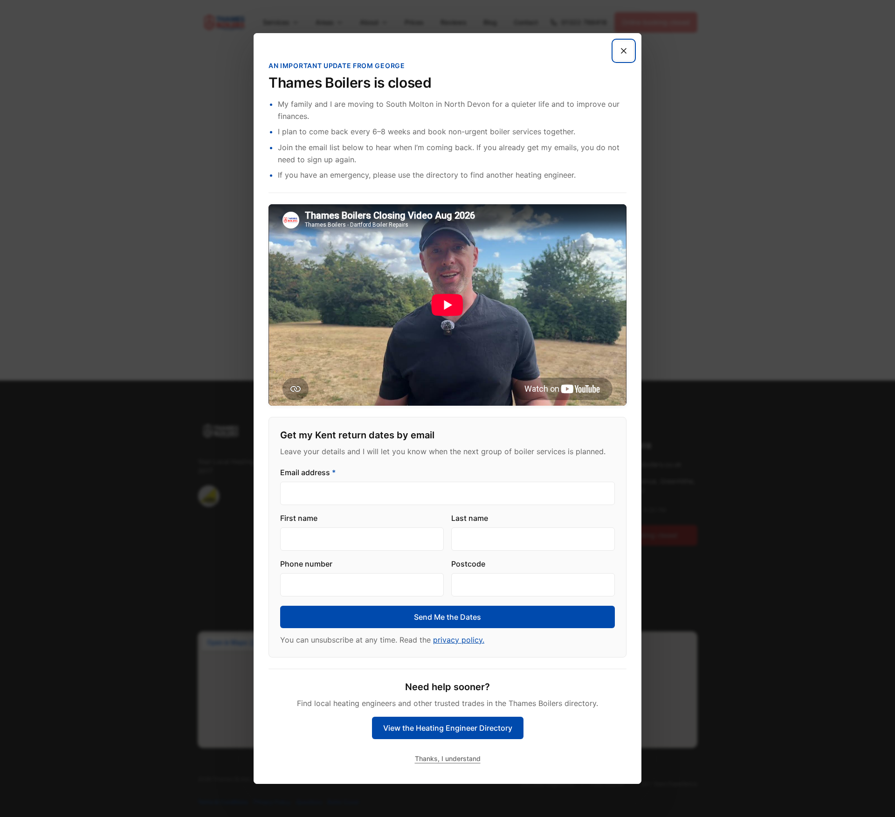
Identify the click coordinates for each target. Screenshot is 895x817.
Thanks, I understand (448, 758)
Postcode (468, 563)
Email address (308, 472)
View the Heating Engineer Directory (447, 728)
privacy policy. (458, 639)
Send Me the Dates (447, 617)
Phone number (306, 563)
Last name (469, 518)
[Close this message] (623, 51)
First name (298, 518)
